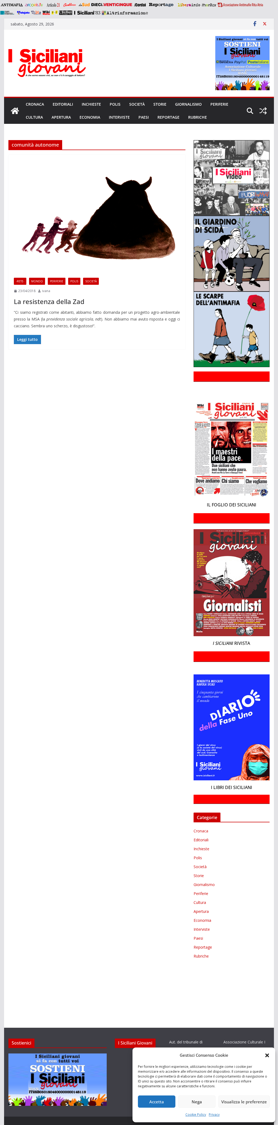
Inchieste (91, 104)
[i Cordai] (140, 5)
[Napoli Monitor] (209, 5)
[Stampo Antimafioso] (7, 13)
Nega (197, 1101)
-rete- (20, 281)
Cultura (34, 117)
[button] (267, 1055)
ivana (46, 291)
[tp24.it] (36, 13)
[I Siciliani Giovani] (14, 110)
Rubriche (197, 117)
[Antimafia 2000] (11, 5)
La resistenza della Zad (49, 301)
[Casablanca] (70, 5)
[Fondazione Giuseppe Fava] (55, 13)
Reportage (168, 117)
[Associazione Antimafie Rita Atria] (240, 5)
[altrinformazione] (125, 13)
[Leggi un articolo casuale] (263, 110)
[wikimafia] (46, 13)
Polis (115, 104)
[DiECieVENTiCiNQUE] (111, 5)
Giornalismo (188, 104)
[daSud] (84, 5)
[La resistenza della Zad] (96, 213)
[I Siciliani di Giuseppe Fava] (65, 13)
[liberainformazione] (189, 5)
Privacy (214, 1114)
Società (137, 104)
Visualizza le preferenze (244, 1101)
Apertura (61, 117)
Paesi (143, 117)
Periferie (219, 104)
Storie (159, 104)
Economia (90, 117)
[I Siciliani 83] (87, 13)
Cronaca (35, 104)
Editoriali (63, 104)
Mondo (37, 281)
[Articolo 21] (53, 5)
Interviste (119, 117)
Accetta (156, 1101)
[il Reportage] (161, 5)
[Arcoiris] (34, 5)
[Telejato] (23, 13)
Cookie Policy (195, 1114)
